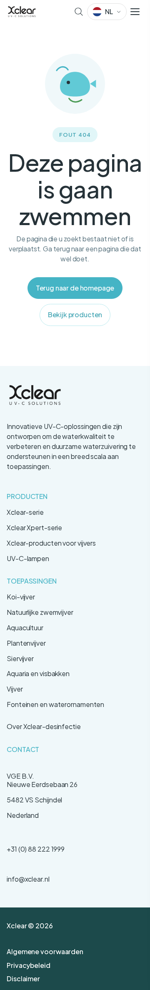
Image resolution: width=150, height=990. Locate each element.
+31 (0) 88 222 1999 (36, 849)
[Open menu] (135, 11)
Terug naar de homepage (75, 287)
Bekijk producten (75, 314)
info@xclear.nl (28, 879)
